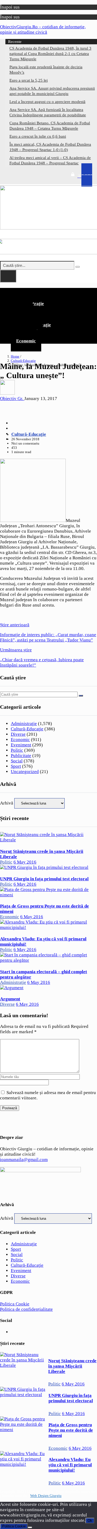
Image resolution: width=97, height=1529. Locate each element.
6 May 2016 (24, 862)
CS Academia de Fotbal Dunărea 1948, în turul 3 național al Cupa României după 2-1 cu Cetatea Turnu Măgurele (50, 53)
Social (17, 760)
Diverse (18, 734)
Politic (17, 750)
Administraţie (24, 723)
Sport (16, 766)
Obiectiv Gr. (12, 398)
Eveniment (21, 744)
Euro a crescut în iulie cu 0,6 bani (37, 136)
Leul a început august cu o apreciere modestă (47, 102)
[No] (30, 1527)
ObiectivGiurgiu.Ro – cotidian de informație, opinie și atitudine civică (43, 29)
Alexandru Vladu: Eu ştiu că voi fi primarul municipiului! (70, 1465)
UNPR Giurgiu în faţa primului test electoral (44, 878)
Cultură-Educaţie (23, 361)
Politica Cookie (14, 1303)
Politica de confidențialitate (26, 1309)
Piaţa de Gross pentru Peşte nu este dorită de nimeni (70, 1430)
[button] (48, 292)
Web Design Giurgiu (45, 1496)
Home (15, 356)
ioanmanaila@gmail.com (24, 1159)
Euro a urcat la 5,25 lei (28, 80)
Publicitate (21, 755)
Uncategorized (25, 771)
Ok (90, 1521)
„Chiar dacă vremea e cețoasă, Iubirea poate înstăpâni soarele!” (42, 657)
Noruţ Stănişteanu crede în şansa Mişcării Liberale (72, 1366)
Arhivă (6, 803)
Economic (26, 340)
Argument (10, 998)
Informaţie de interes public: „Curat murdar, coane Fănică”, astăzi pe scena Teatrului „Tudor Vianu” (48, 632)
